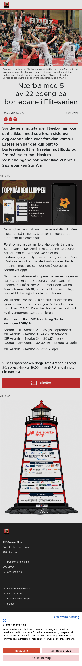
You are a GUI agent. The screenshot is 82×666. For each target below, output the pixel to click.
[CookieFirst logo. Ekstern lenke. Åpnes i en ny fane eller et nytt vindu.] (4, 620)
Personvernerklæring (65, 617)
